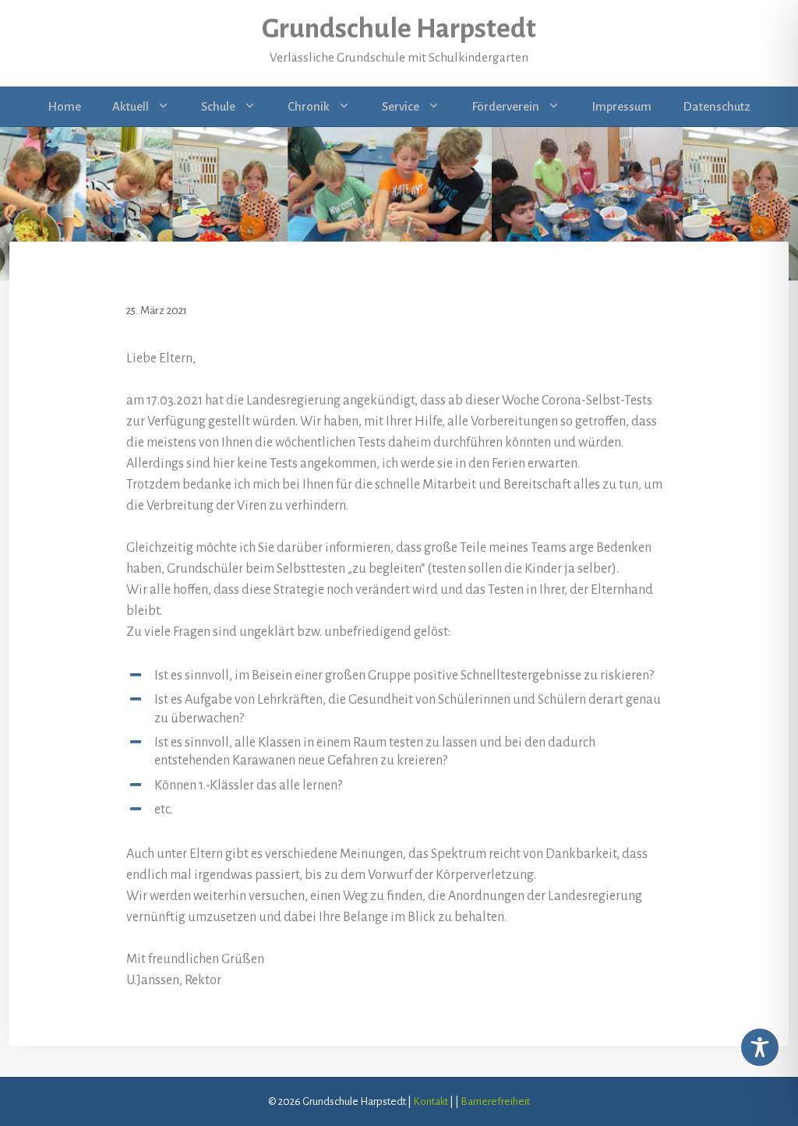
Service (400, 106)
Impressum (621, 106)
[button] (167, 106)
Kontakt (430, 1101)
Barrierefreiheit (495, 1101)
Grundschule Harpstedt (399, 29)
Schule (218, 106)
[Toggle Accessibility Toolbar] (760, 1047)
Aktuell (130, 106)
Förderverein (505, 106)
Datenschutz (716, 106)
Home (64, 106)
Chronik (309, 106)
